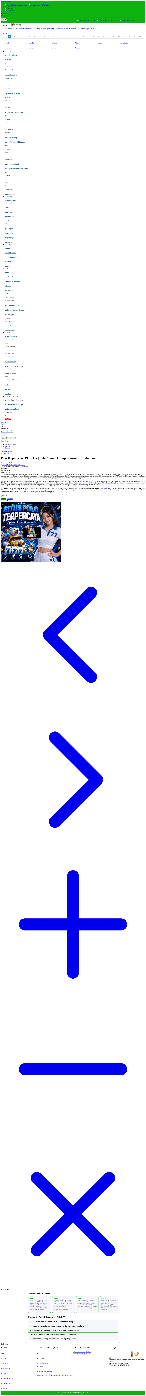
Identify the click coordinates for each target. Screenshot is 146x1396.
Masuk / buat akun (10, 444)
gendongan (9, 229)
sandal (6, 104)
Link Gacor (4, 1363)
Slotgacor (4, 1388)
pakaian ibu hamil (12, 164)
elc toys (7, 416)
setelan (7, 126)
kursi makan (10, 330)
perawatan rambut (10, 350)
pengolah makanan (12, 306)
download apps (22, 5)
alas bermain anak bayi (14, 404)
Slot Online (40, 1358)
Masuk (3, 424)
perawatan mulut (9, 353)
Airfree (54, 43)
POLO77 (4, 1358)
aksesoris (7, 132)
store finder (72, 29)
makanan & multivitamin (14, 310)
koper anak (9, 212)
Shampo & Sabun (10, 346)
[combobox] (10, 430)
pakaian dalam (9, 159)
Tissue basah (8, 370)
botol (7, 272)
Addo (8, 43)
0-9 (140, 36)
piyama (7, 85)
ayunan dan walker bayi (14, 400)
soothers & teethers (12, 281)
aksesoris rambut (9, 70)
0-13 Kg (7, 220)
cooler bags (8, 325)
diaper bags (9, 238)
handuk (8, 394)
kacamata (7, 66)
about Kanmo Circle (25, 29)
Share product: (5, 501)
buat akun (8, 446)
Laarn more (24, 466)
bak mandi (9, 389)
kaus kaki (7, 107)
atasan (6, 116)
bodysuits (7, 88)
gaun (6, 122)
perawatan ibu (10, 362)
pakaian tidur (8, 78)
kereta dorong (10, 200)
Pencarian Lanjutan (7, 432)
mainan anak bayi (12, 409)
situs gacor (83, 481)
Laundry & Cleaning (10, 373)
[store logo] (16, 25)
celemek (8, 286)
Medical (7, 376)
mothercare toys (9, 412)
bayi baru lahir (9, 204)
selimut (7, 248)
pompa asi (7, 318)
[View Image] (1, 1287)
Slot (38, 1353)
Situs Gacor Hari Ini (7, 1378)
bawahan (7, 119)
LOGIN (92, 20)
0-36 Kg (7, 223)
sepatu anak (8, 100)
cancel (3, 434)
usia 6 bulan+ (8, 207)
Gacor (3, 1353)
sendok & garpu (9, 300)
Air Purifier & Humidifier (12, 380)
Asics (8, 48)
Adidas (31, 43)
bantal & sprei (10, 253)
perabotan (9, 262)
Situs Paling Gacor (7, 1383)
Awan (54, 48)
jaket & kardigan (9, 129)
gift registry (45, 5)
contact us (93, 29)
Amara (100, 43)
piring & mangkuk (10, 297)
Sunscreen (7, 343)
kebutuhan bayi (11, 75)
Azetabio (78, 48)
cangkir (7, 294)
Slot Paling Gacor (42, 1363)
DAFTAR (114, 20)
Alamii (77, 43)
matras (7, 266)
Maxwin (3, 1373)
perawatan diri (9, 357)
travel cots (9, 233)
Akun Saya (4, 422)
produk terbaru (11, 55)
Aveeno (31, 48)
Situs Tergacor (5, 1368)
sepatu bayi (8, 97)
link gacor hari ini (106, 488)
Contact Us (135, 20)
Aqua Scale (124, 43)
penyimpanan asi (9, 321)
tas (5, 63)
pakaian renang (11, 138)
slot (36, 476)
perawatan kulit (9, 340)
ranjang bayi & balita (13, 257)
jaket (6, 156)
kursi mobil (9, 217)
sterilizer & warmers (13, 277)
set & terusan (8, 82)
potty (7, 385)
